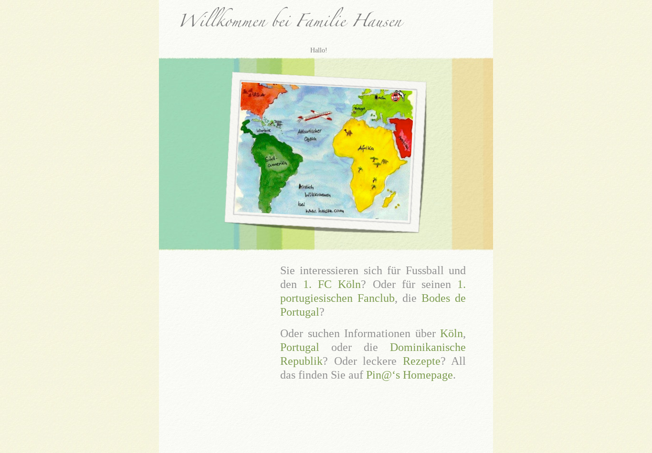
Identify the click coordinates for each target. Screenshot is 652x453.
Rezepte (422, 361)
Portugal (299, 347)
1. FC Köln (332, 284)
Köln (451, 333)
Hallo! (318, 50)
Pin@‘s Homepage (408, 375)
